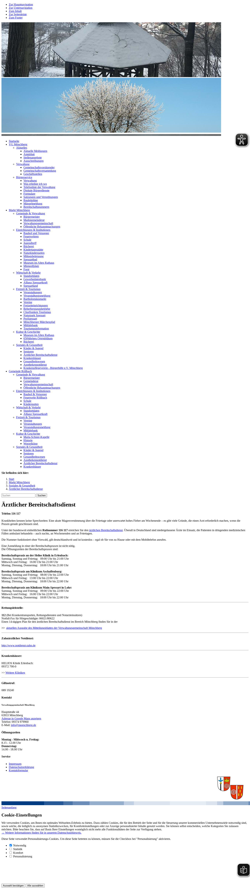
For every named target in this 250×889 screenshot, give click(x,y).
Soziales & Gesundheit (29, 345)
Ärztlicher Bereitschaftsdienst (40, 354)
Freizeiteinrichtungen (35, 305)
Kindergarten (31, 404)
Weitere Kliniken (15, 672)
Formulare (29, 193)
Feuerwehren (31, 236)
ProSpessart (30, 318)
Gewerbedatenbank (34, 279)
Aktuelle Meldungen (35, 151)
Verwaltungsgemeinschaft (38, 223)
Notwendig (19, 845)
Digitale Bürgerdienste (36, 190)
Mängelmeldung (32, 203)
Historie (28, 440)
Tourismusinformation (36, 328)
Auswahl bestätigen (13, 885)
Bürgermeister (31, 216)
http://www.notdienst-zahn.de (18, 645)
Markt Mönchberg (19, 210)
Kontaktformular (18, 770)
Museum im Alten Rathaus (38, 262)
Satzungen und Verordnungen (40, 197)
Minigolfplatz (31, 266)
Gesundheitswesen (34, 361)
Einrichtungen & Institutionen (33, 229)
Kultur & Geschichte (28, 331)
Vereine (27, 302)
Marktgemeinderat (33, 220)
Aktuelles (21, 147)
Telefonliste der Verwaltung (39, 187)
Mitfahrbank (30, 325)
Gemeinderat (30, 381)
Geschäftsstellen (32, 174)
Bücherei (28, 246)
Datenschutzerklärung (21, 767)
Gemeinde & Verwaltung (30, 213)
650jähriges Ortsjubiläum (38, 338)
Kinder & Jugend (33, 348)
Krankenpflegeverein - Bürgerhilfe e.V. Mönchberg (53, 368)
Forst (26, 269)
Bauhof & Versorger (35, 394)
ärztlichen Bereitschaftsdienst (106, 530)
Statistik (17, 849)
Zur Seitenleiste (18, 14)
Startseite (14, 141)
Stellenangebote (32, 157)
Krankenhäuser (32, 358)
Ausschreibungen (33, 160)
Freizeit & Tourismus (28, 289)
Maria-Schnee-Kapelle (36, 437)
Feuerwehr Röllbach (35, 397)
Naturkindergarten (33, 252)
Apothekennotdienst (35, 364)
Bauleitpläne (30, 200)
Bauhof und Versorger (36, 233)
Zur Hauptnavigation (21, 4)
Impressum (15, 763)
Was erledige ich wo (35, 183)
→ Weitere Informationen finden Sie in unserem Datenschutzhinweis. (41, 832)
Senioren (28, 351)
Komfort (18, 852)
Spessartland (30, 285)
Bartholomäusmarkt (34, 298)
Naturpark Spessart (34, 315)
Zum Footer (16, 17)
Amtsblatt (29, 154)
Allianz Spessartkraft (35, 282)
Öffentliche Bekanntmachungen (41, 226)
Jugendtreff (29, 243)
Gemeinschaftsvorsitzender (39, 167)
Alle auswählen (35, 885)
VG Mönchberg (18, 144)
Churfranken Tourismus (37, 312)
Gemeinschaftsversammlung (39, 170)
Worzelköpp (30, 443)
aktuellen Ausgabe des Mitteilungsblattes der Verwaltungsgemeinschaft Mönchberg (54, 627)
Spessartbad (30, 259)
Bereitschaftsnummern (36, 206)
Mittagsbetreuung (33, 256)
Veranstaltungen (32, 292)
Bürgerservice (24, 177)
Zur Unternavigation (20, 7)
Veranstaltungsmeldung (36, 295)
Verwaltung (22, 164)
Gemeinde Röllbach (20, 371)
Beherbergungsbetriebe (36, 308)
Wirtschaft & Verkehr (28, 272)
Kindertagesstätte (33, 249)
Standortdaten (31, 275)
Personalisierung (22, 856)
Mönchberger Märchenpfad (39, 321)
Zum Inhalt (15, 11)
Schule (27, 239)
